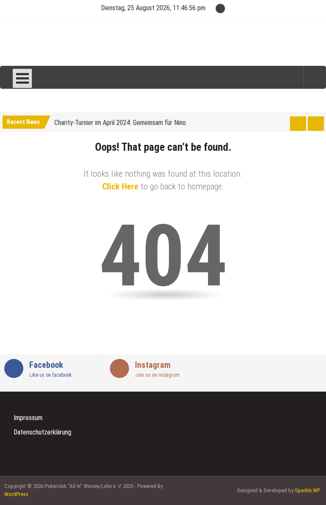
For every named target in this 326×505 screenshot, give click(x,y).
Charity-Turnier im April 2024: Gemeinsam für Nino (120, 122)
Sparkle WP (307, 490)
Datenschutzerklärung (42, 432)
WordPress (16, 494)
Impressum (28, 418)
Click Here (120, 186)
